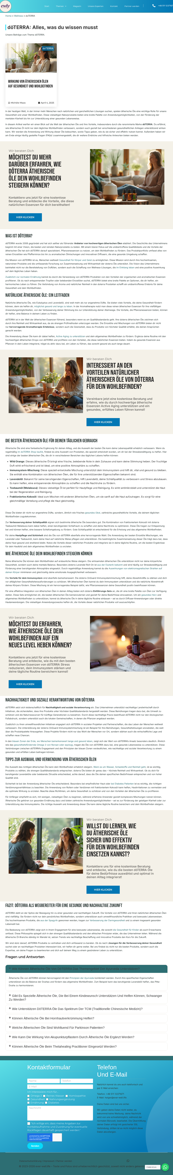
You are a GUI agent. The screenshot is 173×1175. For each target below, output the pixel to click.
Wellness (18, 15)
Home (8, 15)
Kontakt (114, 6)
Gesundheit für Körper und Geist (75, 260)
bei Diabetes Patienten (122, 783)
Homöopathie (77, 1095)
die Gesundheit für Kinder (126, 929)
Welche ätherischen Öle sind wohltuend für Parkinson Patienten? (58, 1027)
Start (46, 6)
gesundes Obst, (93, 512)
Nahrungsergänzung (62, 1099)
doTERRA (48, 48)
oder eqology (66, 744)
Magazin (77, 6)
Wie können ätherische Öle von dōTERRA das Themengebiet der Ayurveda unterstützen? (76, 969)
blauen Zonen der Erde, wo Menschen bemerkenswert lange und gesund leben (52, 741)
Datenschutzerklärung (30, 1161)
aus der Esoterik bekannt (110, 564)
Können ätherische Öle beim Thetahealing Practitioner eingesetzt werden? (64, 1046)
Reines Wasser (55, 1095)
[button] (86, 969)
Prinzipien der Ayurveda (82, 978)
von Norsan (53, 744)
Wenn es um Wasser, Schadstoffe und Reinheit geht (119, 767)
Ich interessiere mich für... (42, 1091)
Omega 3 (36, 1095)
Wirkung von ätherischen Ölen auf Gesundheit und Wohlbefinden (30, 84)
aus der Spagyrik (49, 920)
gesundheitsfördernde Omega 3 (30, 744)
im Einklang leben (125, 267)
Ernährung (37, 1102)
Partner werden (131, 6)
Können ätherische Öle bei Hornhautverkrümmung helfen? (53, 1018)
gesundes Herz (149, 595)
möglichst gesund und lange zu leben (53, 306)
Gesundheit (38, 1099)
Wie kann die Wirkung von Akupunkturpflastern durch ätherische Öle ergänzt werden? (73, 1037)
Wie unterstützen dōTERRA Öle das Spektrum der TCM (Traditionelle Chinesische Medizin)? (77, 1009)
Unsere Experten (95, 6)
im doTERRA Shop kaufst (30, 451)
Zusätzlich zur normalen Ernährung (23, 277)
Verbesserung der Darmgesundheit (107, 920)
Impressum (48, 1161)
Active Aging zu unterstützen (70, 336)
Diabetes (53, 1102)
